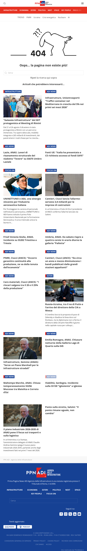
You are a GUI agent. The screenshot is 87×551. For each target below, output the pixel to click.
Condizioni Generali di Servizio (18, 541)
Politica (42, 10)
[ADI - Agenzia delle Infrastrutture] (43, 472)
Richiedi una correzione (72, 541)
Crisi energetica (49, 17)
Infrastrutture (10, 10)
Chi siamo (40, 544)
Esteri (33, 10)
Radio (11, 527)
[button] (4, 3)
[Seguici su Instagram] (65, 514)
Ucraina (37, 17)
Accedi (49, 544)
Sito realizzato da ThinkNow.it (72, 550)
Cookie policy (53, 541)
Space (56, 10)
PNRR (29, 17)
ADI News (51, 91)
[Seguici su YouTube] (79, 514)
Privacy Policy (39, 541)
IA (69, 17)
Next (50, 10)
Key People (66, 10)
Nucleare (62, 17)
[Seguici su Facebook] (61, 514)
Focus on (77, 10)
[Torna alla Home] (43, 3)
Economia (24, 10)
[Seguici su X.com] (70, 514)
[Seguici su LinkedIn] (74, 514)
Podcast (26, 527)
